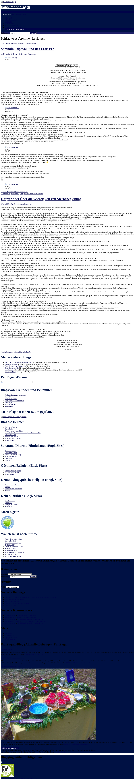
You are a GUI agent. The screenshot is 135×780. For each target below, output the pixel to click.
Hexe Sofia (9, 429)
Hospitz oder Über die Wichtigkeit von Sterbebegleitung (41, 199)
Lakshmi (21, 44)
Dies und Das (5, 194)
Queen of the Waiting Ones (14, 547)
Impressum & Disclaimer (13, 27)
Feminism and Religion (13, 543)
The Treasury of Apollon (13, 556)
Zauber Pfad (9, 406)
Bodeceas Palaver (11, 427)
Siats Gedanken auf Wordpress (15, 366)
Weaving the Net (10, 404)
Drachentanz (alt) (11, 364)
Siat (16, 54)
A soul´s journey (10, 451)
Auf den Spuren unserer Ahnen (15, 395)
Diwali (3, 44)
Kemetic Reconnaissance (13, 489)
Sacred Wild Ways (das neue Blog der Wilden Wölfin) (23, 433)
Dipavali (4, 192)
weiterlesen (35, 654)
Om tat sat (8, 458)
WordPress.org (10, 639)
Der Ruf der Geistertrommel (14, 401)
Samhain (28, 44)
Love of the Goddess (12, 472)
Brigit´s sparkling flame (13, 471)
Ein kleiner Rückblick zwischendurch (30, 619)
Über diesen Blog (11, 20)
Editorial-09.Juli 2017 (6, 649)
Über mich (8, 18)
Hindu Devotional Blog (13, 455)
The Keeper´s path (11, 554)
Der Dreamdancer (11, 399)
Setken (7, 490)
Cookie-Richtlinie (61, 752)
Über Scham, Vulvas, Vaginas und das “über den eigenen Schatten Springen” (30, 597)
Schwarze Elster (10, 435)
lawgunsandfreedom (12, 621)
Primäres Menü (6, 14)
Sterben (26, 352)
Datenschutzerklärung (16, 29)
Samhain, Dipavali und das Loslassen (27, 49)
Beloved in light (10, 541)
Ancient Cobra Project (12, 485)
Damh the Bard (10, 501)
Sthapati (7, 460)
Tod (30, 352)
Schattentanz (9, 370)
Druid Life (8, 503)
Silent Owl (8, 506)
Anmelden (8, 633)
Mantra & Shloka (11, 456)
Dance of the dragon (15, 7)
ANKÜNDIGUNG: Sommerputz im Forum (12, 658)
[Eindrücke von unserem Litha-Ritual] (48, 739)
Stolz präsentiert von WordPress (26, 778)
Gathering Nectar (11, 453)
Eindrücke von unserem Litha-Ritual (11, 666)
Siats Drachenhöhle (11, 25)
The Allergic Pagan (11, 550)
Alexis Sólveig (10, 617)
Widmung (8, 22)
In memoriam (9, 24)
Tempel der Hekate (11, 437)
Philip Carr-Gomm (11, 505)
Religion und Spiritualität (28, 194)
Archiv (3, 587)
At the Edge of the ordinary (14, 539)
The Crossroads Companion (14, 552)
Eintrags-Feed (9, 635)
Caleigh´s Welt (10, 397)
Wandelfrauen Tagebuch (13, 438)
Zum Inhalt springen (19, 14)
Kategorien (4, 574)
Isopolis (7, 487)
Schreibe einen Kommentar (27, 54)
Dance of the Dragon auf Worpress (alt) (18, 362)
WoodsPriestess (10, 474)
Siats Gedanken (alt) (12, 368)
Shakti (33, 44)
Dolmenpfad (9, 402)
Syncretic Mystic (10, 548)
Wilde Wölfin (9, 440)
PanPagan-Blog (10, 372)
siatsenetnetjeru (10, 615)
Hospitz (3, 352)
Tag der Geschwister (12, 601)
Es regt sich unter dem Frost (14, 599)
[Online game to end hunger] (7, 776)
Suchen (3, 12)
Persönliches (15, 194)
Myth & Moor (9, 545)
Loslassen (18, 192)
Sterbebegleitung (18, 352)
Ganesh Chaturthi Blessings (27, 615)
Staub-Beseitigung (11, 605)
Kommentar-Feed (11, 637)
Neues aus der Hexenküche (14, 431)
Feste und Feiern (11, 44)
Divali (9, 192)
